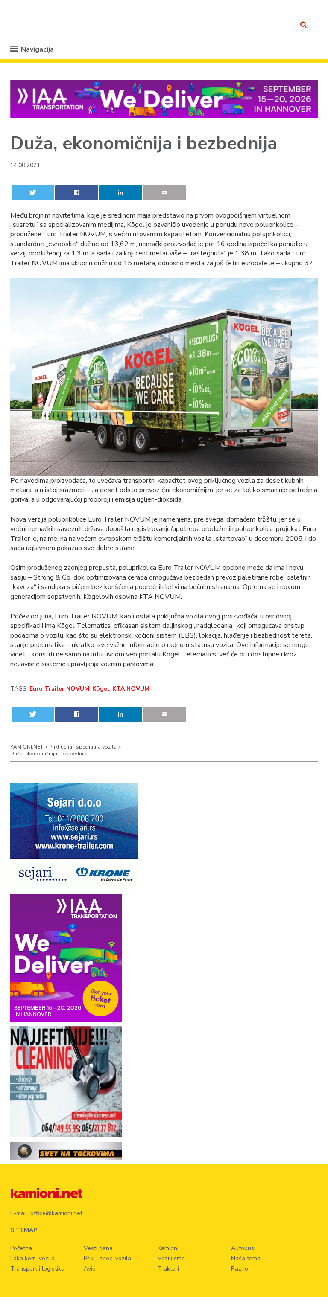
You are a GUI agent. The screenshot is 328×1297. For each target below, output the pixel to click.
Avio (90, 1269)
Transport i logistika (37, 1269)
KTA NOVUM (130, 689)
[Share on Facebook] (76, 192)
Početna (21, 1248)
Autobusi (243, 1248)
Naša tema (246, 1258)
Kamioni (168, 1248)
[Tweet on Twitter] (33, 192)
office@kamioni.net (56, 1213)
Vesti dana (98, 1248)
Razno (239, 1269)
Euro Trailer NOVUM (59, 689)
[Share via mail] (164, 192)
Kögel (100, 689)
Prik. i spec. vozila (107, 1258)
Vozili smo (171, 1258)
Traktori (168, 1269)
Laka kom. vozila (32, 1258)
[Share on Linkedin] (120, 192)
